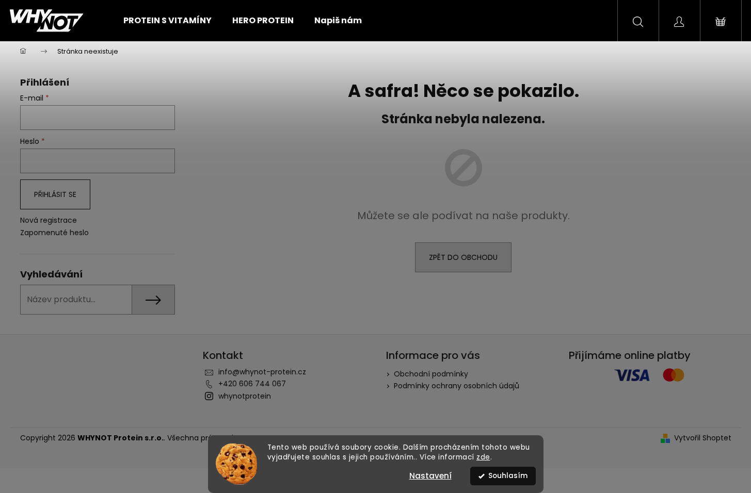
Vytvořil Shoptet (702, 438)
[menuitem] (167, 20)
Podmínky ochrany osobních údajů (456, 386)
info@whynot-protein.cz (262, 372)
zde (483, 457)
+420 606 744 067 (252, 384)
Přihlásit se (55, 194)
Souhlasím (508, 476)
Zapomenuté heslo (54, 233)
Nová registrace (48, 220)
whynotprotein (244, 396)
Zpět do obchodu (463, 257)
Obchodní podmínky (431, 374)
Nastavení (430, 475)
